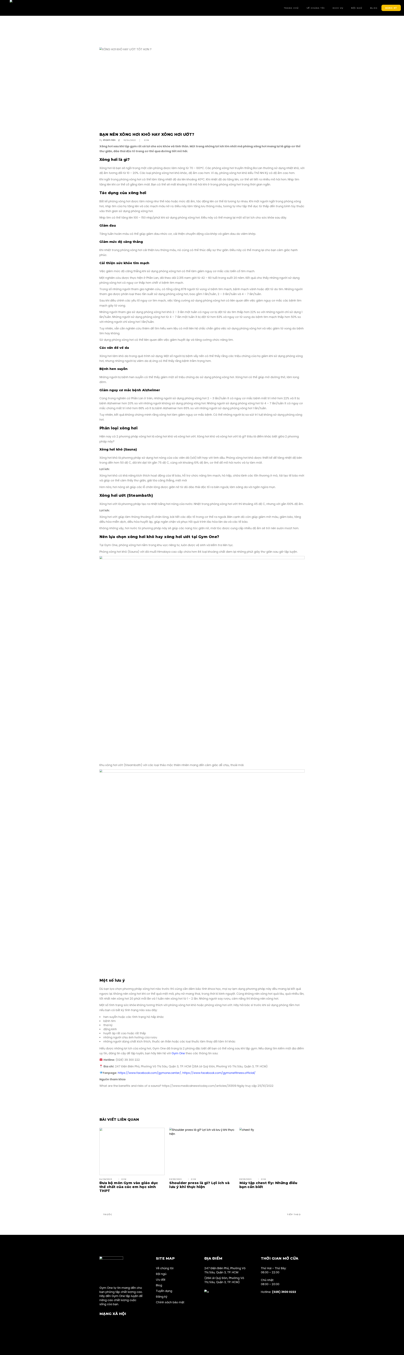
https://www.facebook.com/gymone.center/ (149, 1073)
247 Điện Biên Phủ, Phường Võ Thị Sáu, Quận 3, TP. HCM (225, 1270)
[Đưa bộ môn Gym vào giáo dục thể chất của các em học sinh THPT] (132, 1151)
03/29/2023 (245, 1179)
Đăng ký (161, 1297)
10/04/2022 (130, 140)
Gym (146, 140)
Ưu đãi (160, 1280)
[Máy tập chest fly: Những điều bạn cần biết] (272, 1151)
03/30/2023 (175, 1179)
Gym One (178, 1053)
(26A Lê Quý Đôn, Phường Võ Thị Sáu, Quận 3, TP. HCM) (224, 1280)
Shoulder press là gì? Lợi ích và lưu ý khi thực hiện (199, 1185)
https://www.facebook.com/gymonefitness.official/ (218, 1073)
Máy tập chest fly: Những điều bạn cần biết (268, 1185)
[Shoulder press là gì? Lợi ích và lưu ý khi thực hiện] (202, 1151)
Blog (159, 1285)
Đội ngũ (161, 1274)
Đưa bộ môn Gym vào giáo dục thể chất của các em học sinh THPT (128, 1187)
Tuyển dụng (164, 1291)
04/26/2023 (105, 1179)
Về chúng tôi (164, 1268)
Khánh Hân (109, 140)
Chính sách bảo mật (170, 1302)
